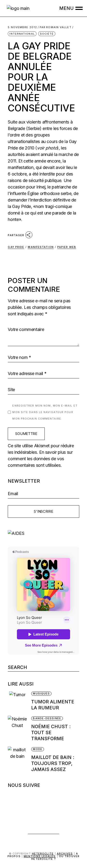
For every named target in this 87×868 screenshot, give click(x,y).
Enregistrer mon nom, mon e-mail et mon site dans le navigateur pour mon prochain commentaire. (44, 412)
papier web (66, 247)
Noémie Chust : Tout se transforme (51, 732)
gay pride (16, 247)
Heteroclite (43, 853)
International (22, 33)
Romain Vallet (56, 27)
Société (47, 33)
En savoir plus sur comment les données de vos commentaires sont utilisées (40, 459)
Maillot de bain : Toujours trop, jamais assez (52, 763)
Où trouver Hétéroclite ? (55, 858)
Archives (65, 853)
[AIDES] (43, 533)
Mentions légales (40, 856)
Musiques (41, 693)
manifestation (40, 247)
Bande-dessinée (47, 718)
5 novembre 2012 (22, 27)
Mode (37, 749)
